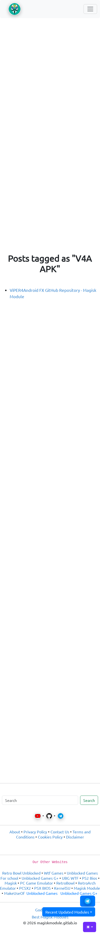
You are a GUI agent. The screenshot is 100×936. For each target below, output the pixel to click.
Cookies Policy (50, 836)
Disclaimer (75, 836)
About (14, 831)
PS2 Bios (89, 878)
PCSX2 (25, 888)
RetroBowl (65, 882)
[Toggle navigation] (90, 9)
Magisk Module (87, 888)
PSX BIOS (42, 888)
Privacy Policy (35, 831)
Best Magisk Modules (50, 916)
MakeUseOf (14, 893)
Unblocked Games (42, 893)
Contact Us (59, 831)
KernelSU (62, 888)
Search (89, 800)
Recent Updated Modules (67, 911)
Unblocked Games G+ (40, 878)
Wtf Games (53, 872)
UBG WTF (70, 878)
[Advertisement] (50, 75)
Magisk (11, 882)
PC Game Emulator (36, 882)
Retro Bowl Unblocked (21, 872)
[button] (87, 901)
